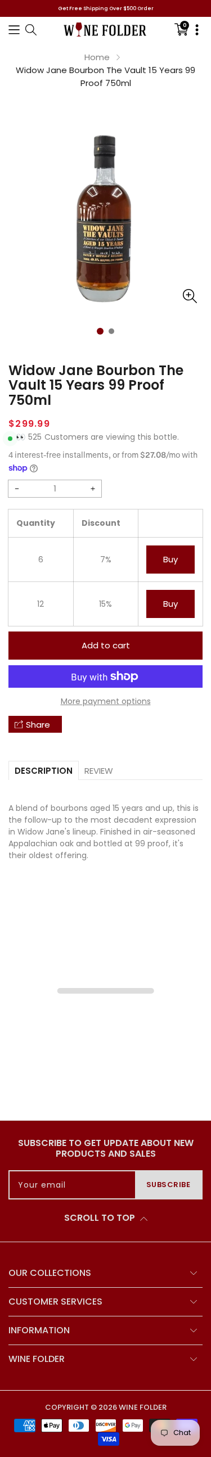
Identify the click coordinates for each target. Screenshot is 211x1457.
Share (38, 724)
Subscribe (168, 1184)
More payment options (106, 701)
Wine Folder (143, 1407)
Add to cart (106, 645)
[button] (14, 29)
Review (98, 771)
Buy (170, 559)
